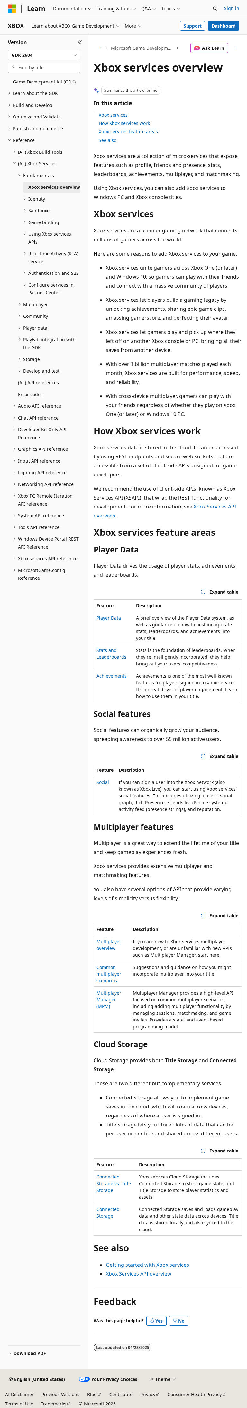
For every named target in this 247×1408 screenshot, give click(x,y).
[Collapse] (80, 42)
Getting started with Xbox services (147, 1264)
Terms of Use (19, 1404)
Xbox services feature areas (128, 131)
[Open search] (215, 8)
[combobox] (44, 55)
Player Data (108, 618)
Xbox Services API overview (138, 1273)
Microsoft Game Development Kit (142, 48)
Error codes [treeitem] (30, 394)
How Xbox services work (124, 123)
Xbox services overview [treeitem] (54, 187)
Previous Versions (60, 1394)
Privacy (147, 1394)
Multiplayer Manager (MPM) (108, 999)
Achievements (111, 676)
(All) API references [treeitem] (38, 382)
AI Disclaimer (19, 1394)
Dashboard (224, 26)
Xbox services (113, 115)
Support (193, 26)
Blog (92, 1394)
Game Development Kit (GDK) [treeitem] (44, 82)
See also (107, 140)
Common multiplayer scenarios (108, 974)
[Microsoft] (12, 8)
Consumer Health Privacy (195, 1394)
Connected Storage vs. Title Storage (113, 1183)
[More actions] (236, 48)
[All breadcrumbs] (99, 48)
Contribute (121, 1394)
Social (102, 782)
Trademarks (53, 1404)
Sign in (231, 8)
